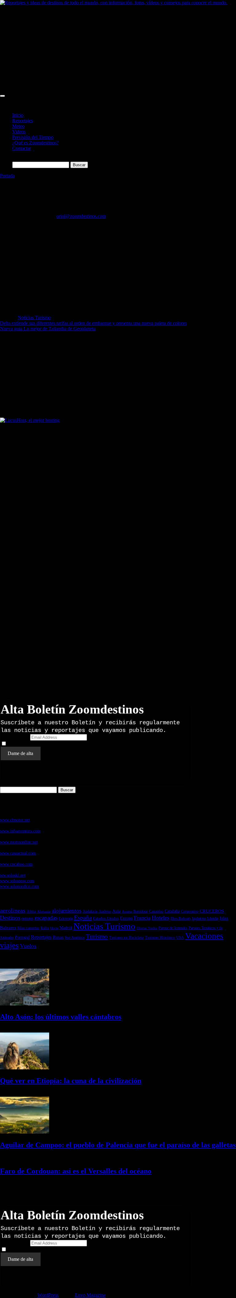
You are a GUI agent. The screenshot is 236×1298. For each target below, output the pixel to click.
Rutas (58, 937)
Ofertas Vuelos (147, 928)
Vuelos (28, 946)
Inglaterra (199, 918)
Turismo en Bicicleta (126, 937)
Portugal (22, 937)
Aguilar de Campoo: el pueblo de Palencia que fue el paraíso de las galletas (118, 1145)
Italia (45, 928)
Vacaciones (204, 936)
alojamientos (66, 910)
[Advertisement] (118, 49)
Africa (31, 912)
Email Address (15, 737)
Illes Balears (181, 918)
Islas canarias (28, 928)
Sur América (75, 937)
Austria (127, 911)
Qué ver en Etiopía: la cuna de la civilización (70, 1081)
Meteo (18, 126)
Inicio (17, 115)
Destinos (10, 917)
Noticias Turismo (34, 317)
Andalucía (90, 911)
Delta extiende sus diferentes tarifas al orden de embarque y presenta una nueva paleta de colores (93, 323)
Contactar (21, 148)
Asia (116, 911)
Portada (7, 175)
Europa (126, 918)
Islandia (212, 919)
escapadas (46, 917)
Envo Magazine (90, 1295)
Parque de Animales (173, 928)
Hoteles (160, 917)
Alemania (44, 911)
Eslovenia (66, 918)
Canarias (156, 911)
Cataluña (172, 911)
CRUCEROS (212, 911)
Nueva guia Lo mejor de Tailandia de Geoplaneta (48, 328)
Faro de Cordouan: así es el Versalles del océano (75, 1171)
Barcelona (140, 911)
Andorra (105, 911)
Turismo (97, 936)
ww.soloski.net (13, 875)
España (83, 917)
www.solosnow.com (17, 880)
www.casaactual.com (18, 853)
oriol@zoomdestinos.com (81, 216)
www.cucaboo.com (16, 864)
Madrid (66, 928)
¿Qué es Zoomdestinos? (35, 142)
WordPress (47, 1295)
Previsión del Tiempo (32, 137)
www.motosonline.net (19, 842)
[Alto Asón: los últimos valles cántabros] (24, 1003)
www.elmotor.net (15, 819)
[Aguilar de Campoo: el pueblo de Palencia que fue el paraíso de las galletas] (24, 1132)
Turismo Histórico (160, 937)
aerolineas (13, 910)
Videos (19, 131)
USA (180, 937)
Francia (142, 918)
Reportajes (22, 120)
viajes (9, 945)
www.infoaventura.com (20, 830)
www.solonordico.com (19, 886)
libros (54, 928)
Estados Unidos (106, 918)
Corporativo (190, 911)
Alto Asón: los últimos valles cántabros (60, 1017)
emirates (27, 918)
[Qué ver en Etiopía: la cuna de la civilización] (24, 1067)
